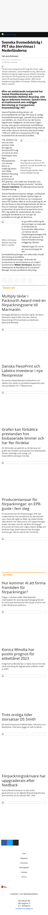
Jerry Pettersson (12, 56)
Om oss (24, 877)
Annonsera (24, 863)
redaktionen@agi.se (24, 908)
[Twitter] (10, 843)
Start (24, 853)
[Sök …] (43, 34)
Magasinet (24, 858)
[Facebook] (4, 843)
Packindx (24, 872)
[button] (36, 35)
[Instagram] (16, 843)
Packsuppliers (24, 867)
